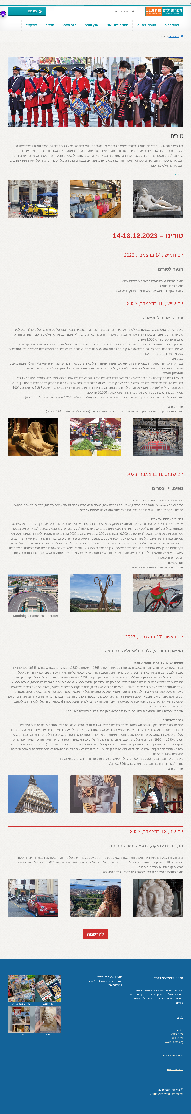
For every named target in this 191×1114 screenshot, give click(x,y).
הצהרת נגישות (175, 1069)
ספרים (49, 25)
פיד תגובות (177, 1038)
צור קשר (31, 25)
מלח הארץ (69, 25)
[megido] (21, 1019)
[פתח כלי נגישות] (3, 14)
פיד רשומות (177, 1033)
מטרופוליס (149, 25)
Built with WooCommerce (167, 1094)
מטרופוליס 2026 (117, 25)
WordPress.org (174, 1042)
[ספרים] (48, 1019)
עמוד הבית (172, 25)
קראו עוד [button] (178, 174)
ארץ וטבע (91, 25)
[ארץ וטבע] (48, 988)
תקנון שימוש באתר (172, 1055)
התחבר (179, 1029)
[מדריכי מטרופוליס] (21, 988)
